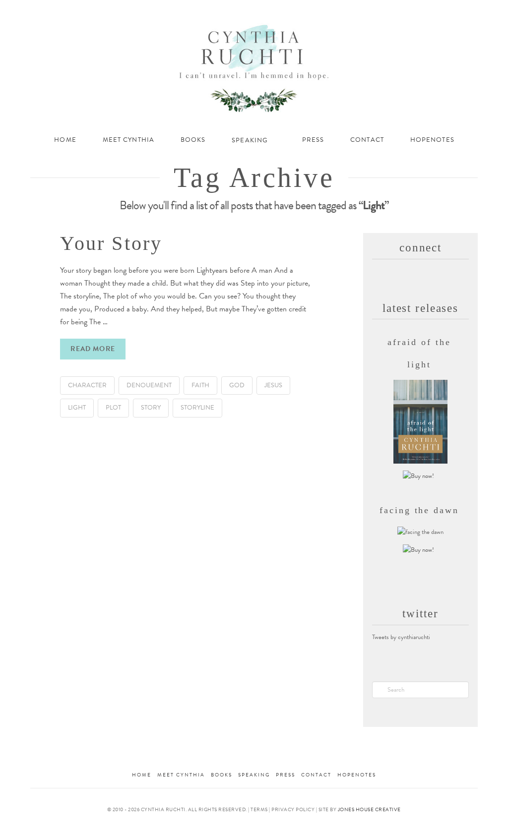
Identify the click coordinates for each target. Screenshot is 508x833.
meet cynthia (181, 775)
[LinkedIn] (432, 11)
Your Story (111, 243)
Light (77, 408)
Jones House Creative (369, 809)
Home (141, 775)
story (151, 408)
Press (285, 775)
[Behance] (472, 10)
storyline (197, 408)
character (87, 385)
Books (221, 775)
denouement (149, 385)
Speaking (254, 775)
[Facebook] (405, 11)
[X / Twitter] (419, 10)
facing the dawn (419, 510)
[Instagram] (445, 11)
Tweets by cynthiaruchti (401, 637)
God (237, 385)
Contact (316, 775)
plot (113, 408)
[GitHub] (458, 10)
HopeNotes (356, 775)
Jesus (273, 385)
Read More (92, 349)
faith (200, 385)
